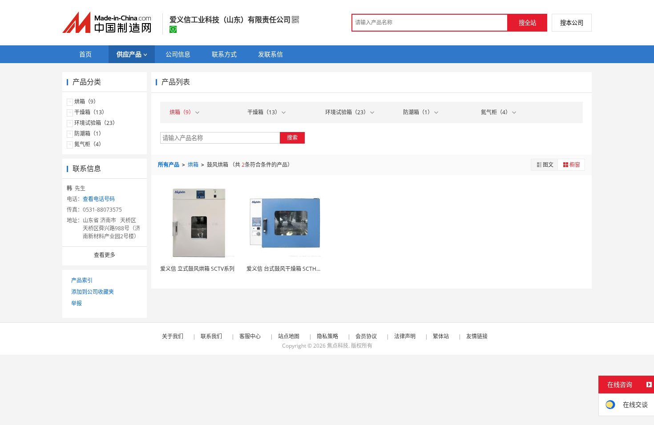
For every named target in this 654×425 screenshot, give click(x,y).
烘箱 (194, 164)
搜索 (292, 137)
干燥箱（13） (90, 112)
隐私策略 (327, 336)
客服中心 (250, 336)
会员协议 (366, 336)
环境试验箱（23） (96, 123)
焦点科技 (337, 345)
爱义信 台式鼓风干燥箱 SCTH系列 (286, 269)
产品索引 (82, 280)
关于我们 (172, 336)
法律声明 (405, 336)
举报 (76, 303)
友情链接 (477, 336)
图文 (548, 164)
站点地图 (288, 336)
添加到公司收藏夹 (92, 292)
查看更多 (104, 255)
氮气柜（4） (89, 144)
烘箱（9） (86, 101)
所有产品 (169, 164)
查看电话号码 (99, 199)
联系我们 (211, 336)
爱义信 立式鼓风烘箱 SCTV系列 (197, 269)
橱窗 (574, 164)
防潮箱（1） (89, 133)
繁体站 (441, 336)
